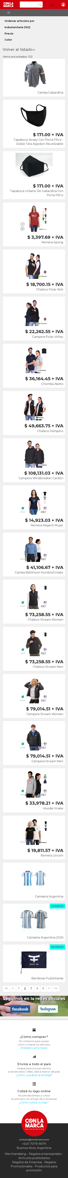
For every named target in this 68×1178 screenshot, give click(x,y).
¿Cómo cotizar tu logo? (34, 1102)
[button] (51, 4)
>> (55, 988)
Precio (9, 33)
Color (8, 39)
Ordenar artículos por (19, 21)
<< (6, 988)
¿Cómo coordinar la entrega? (34, 1075)
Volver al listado (18, 49)
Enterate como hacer (34, 1048)
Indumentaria (14, 27)
